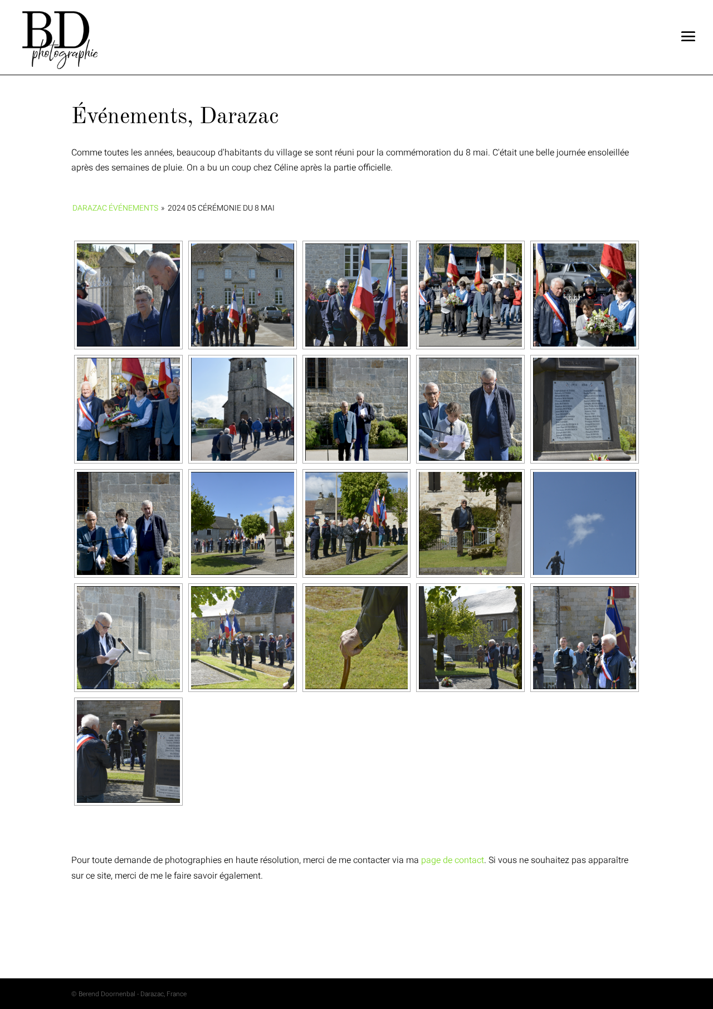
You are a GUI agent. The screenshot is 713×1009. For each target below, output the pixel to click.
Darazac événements (115, 208)
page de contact (452, 860)
